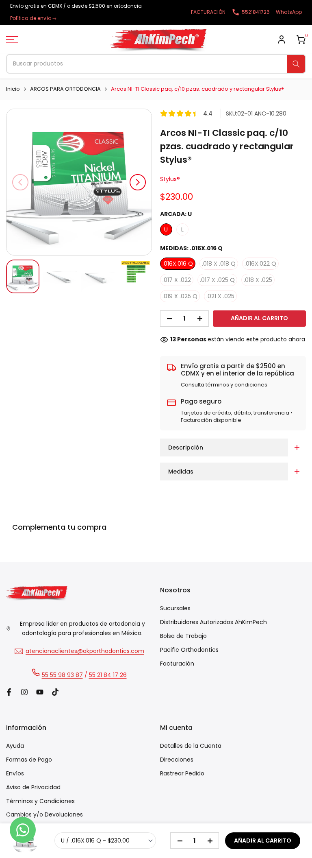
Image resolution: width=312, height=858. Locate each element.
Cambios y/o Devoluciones (44, 814)
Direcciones (176, 759)
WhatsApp (289, 12)
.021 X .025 (220, 296)
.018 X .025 (258, 280)
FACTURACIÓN (208, 12)
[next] (138, 182)
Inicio (13, 89)
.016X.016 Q (177, 264)
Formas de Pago (29, 759)
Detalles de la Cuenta (190, 746)
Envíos (15, 773)
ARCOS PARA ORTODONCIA (65, 89)
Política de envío (30, 18)
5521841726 (256, 12)
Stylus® (170, 179)
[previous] (20, 182)
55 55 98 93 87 (62, 675)
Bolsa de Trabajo (183, 636)
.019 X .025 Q (179, 296)
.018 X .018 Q (219, 264)
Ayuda (15, 746)
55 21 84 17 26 (108, 675)
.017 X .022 (176, 280)
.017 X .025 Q (217, 280)
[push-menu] (12, 39)
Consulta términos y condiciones (224, 385)
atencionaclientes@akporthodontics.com (85, 651)
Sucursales (175, 608)
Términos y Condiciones (40, 801)
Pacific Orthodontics (189, 650)
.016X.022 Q (260, 264)
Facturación (177, 663)
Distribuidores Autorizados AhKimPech (213, 622)
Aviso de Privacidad (33, 787)
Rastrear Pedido (182, 773)
